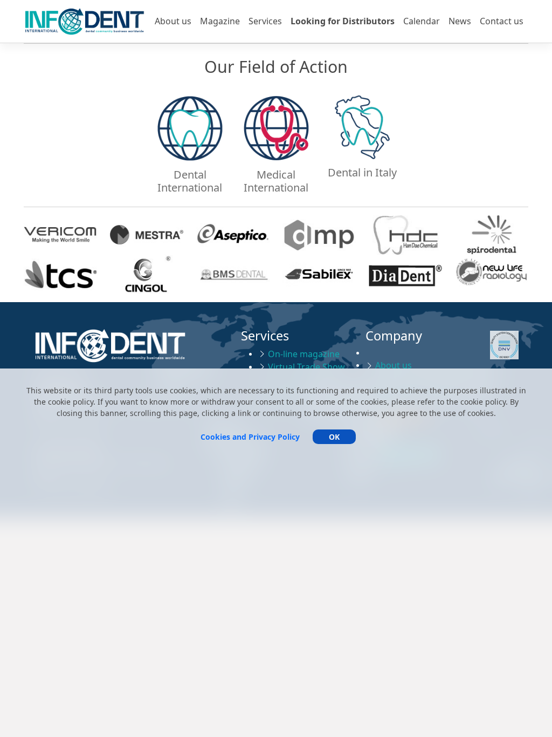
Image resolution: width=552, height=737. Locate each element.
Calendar (421, 21)
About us (173, 21)
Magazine (220, 21)
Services (265, 21)
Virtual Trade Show (306, 367)
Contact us (501, 21)
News (459, 21)
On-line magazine (304, 354)
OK (334, 437)
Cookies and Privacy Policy (250, 437)
